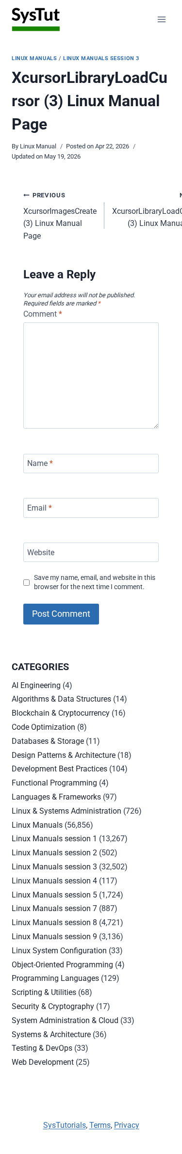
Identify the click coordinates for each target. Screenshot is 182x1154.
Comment (42, 314)
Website (40, 552)
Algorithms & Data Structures (61, 699)
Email (39, 508)
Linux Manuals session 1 (54, 838)
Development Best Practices (59, 768)
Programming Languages (55, 978)
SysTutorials (64, 1125)
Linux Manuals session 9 (54, 936)
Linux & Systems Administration (66, 811)
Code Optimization (43, 727)
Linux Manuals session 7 (54, 908)
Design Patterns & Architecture (64, 755)
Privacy (126, 1125)
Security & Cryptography (53, 1006)
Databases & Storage (48, 741)
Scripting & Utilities (44, 992)
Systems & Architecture (51, 1034)
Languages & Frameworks (56, 796)
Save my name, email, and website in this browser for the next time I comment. (94, 582)
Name (40, 463)
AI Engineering (36, 685)
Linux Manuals (34, 58)
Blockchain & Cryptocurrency (61, 713)
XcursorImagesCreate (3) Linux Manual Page (60, 216)
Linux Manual (38, 146)
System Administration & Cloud (65, 1020)
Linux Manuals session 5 (54, 894)
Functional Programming (54, 782)
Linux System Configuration (59, 950)
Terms (100, 1125)
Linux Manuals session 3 (101, 58)
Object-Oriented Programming (62, 964)
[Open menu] (161, 19)
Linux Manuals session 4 (54, 880)
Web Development (43, 1062)
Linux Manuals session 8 (54, 922)
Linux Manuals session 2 (54, 852)
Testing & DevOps (42, 1048)
